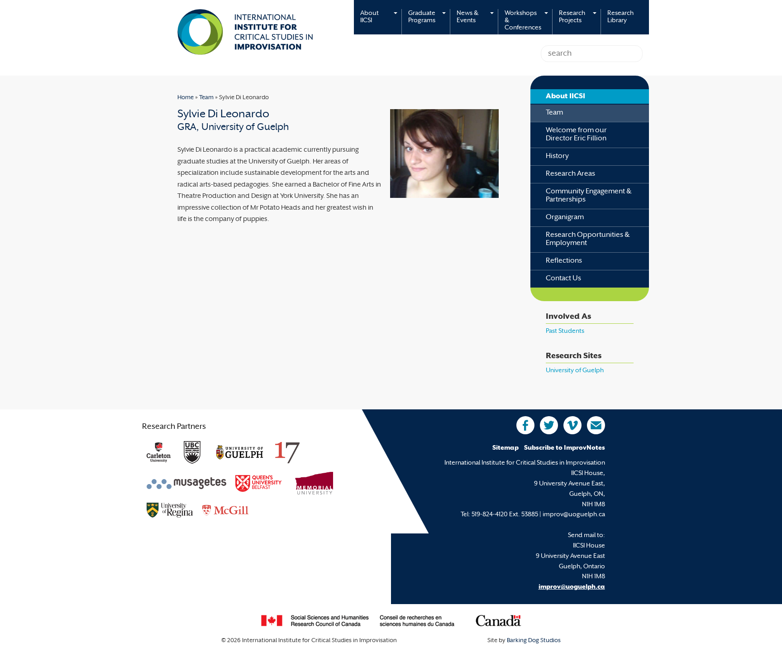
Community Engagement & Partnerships (589, 195)
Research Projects (572, 17)
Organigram (565, 217)
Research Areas (570, 174)
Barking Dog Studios (534, 640)
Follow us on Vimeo (572, 425)
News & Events (467, 17)
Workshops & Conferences (523, 20)
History (557, 156)
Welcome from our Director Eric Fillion (576, 134)
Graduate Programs (421, 17)
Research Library (620, 17)
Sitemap (505, 448)
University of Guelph (575, 371)
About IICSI (369, 17)
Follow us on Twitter (549, 425)
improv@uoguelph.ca (572, 587)
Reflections (564, 261)
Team (206, 98)
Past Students (565, 331)
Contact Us (563, 278)
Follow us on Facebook (525, 425)
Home (185, 98)
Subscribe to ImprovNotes (564, 448)
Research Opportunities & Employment (588, 239)
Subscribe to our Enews (596, 425)
